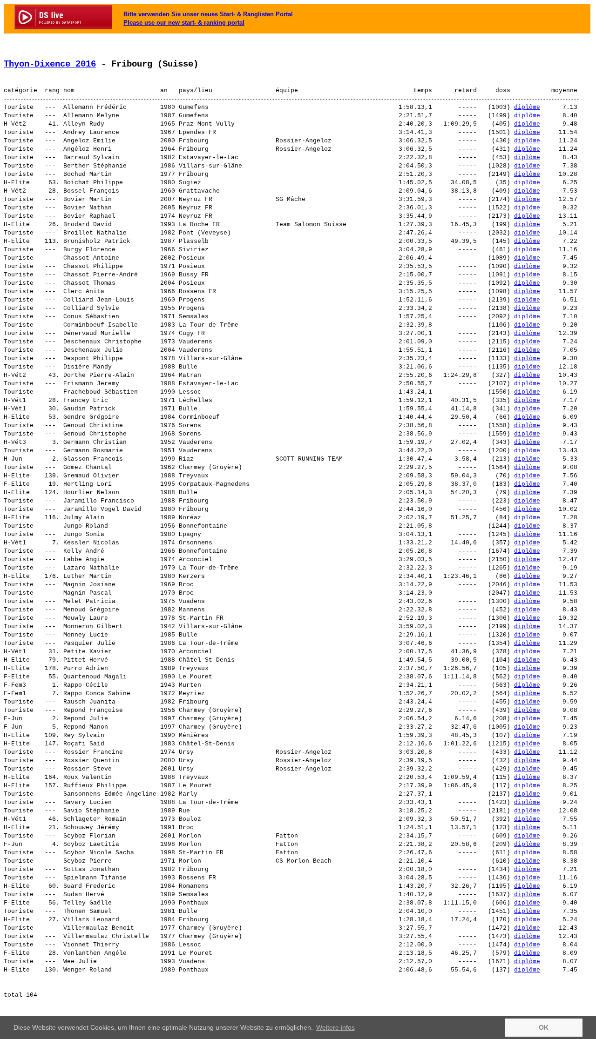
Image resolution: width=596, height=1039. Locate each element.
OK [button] (544, 1027)
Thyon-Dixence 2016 (50, 64)
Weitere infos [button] (335, 1027)
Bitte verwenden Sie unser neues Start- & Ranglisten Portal (208, 14)
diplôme (527, 107)
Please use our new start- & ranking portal (183, 22)
